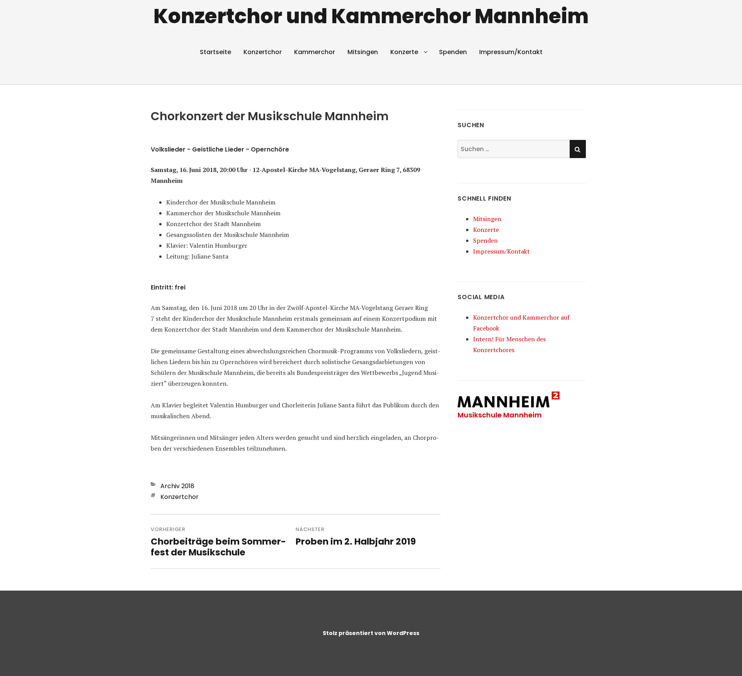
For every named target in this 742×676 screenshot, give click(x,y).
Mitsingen (362, 52)
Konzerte (404, 52)
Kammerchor (314, 52)
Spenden (453, 52)
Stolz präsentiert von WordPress (371, 633)
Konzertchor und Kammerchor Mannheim (371, 16)
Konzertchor (262, 52)
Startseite (215, 52)
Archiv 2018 (177, 486)
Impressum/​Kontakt (511, 52)
